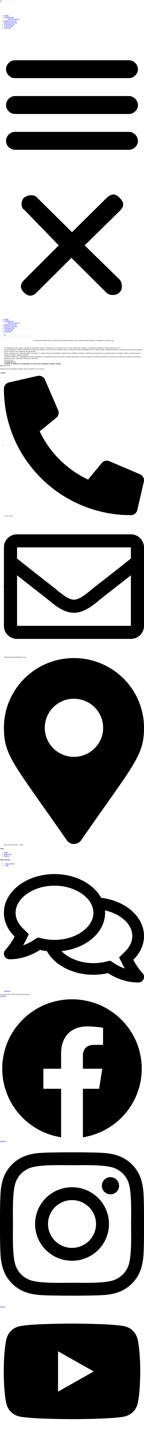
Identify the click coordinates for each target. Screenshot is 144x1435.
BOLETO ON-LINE (10, 22)
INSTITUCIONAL (14, 19)
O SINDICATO (9, 17)
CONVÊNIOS (8, 26)
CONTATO (7, 28)
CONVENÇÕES (9, 24)
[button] (72, 173)
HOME (6, 15)
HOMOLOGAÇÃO (10, 21)
